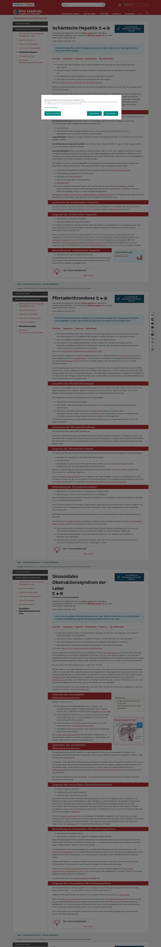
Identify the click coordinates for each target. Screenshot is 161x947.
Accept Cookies (111, 113)
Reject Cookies (94, 113)
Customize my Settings (53, 113)
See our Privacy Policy (51, 107)
